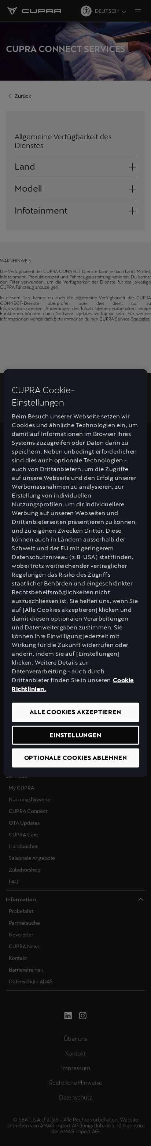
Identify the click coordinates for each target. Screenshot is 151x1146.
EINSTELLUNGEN (75, 734)
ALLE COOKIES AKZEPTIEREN (75, 712)
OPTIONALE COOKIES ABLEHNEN (75, 757)
